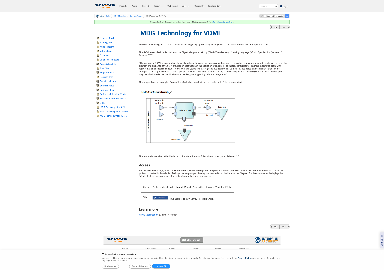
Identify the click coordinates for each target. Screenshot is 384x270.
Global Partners (243, 248)
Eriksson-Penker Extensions (113, 99)
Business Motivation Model (113, 94)
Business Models (136, 16)
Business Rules (107, 86)
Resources (158, 6)
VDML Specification (148, 215)
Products (123, 6)
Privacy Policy (244, 258)
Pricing (135, 6)
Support (145, 6)
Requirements (107, 73)
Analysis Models (108, 64)
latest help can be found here (222, 22)
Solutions (186, 6)
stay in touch (193, 240)
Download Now (214, 6)
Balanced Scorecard (109, 60)
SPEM (102, 103)
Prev (275, 27)
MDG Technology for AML (112, 107)
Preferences (110, 266)
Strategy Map (106, 42)
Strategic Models (108, 38)
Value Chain (105, 51)
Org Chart (105, 55)
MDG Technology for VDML (113, 116)
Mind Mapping (107, 47)
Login (285, 7)
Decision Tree (106, 77)
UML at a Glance (151, 248)
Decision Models (108, 81)
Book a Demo (382, 240)
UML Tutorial (172, 6)
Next (283, 27)
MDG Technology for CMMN (114, 112)
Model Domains (120, 16)
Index (108, 16)
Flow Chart (105, 68)
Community (199, 6)
